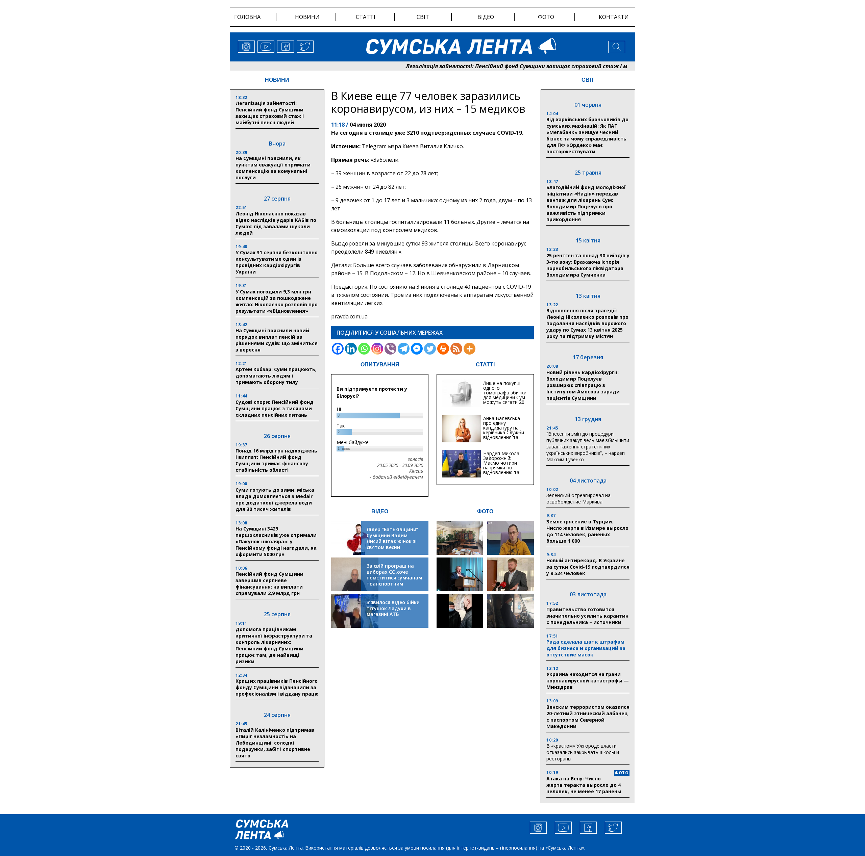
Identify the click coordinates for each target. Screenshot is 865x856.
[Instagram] (377, 349)
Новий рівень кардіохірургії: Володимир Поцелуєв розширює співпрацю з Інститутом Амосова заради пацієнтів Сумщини (583, 385)
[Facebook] (338, 349)
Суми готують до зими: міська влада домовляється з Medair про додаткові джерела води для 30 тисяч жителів (275, 499)
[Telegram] (404, 349)
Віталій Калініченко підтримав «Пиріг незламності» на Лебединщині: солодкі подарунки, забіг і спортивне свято (275, 743)
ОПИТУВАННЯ (380, 364)
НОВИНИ (277, 80)
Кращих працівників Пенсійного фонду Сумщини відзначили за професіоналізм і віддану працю (277, 687)
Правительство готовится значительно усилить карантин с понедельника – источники (587, 615)
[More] (469, 349)
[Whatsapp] (364, 349)
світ (423, 17)
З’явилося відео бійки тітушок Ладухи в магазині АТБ (393, 608)
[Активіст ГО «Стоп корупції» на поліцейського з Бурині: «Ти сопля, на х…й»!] (460, 611)
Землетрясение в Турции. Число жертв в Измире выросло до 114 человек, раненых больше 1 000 (587, 531)
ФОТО (485, 511)
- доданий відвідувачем (396, 477)
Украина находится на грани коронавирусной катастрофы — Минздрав (587, 680)
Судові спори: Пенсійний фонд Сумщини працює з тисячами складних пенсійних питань (275, 408)
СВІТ (588, 80)
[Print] (443, 349)
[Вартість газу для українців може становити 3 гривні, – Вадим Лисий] (510, 574)
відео (485, 17)
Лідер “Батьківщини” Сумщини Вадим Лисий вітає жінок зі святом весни (392, 538)
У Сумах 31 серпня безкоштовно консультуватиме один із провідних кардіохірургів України (277, 262)
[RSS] (456, 349)
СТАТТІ (485, 364)
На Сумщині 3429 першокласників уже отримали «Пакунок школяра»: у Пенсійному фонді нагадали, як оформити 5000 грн (276, 541)
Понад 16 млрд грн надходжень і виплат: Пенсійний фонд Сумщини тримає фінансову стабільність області (276, 460)
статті (365, 17)
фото (546, 17)
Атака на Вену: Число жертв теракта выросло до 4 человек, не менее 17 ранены (583, 785)
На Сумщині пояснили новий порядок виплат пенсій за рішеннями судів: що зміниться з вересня (277, 340)
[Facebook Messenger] (417, 349)
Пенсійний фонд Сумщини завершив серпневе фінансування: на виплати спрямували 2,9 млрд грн (269, 583)
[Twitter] (430, 349)
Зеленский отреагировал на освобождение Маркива (578, 498)
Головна (247, 17)
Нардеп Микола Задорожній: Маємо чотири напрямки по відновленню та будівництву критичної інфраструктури (501, 470)
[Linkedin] (351, 349)
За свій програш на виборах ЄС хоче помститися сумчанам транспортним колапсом (394, 578)
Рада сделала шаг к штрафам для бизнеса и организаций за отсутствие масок (585, 648)
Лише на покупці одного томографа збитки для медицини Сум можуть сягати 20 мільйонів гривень (504, 395)
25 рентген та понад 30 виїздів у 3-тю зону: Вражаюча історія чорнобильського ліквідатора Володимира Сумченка (587, 265)
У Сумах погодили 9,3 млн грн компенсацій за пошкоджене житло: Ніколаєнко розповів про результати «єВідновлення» (277, 301)
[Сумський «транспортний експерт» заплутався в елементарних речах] (510, 538)
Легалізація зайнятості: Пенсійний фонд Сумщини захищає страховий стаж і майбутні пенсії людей (511, 66)
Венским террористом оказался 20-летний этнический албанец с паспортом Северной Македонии (587, 716)
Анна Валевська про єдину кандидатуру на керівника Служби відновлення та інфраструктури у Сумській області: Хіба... (503, 435)
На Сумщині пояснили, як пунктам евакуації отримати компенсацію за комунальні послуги (273, 168)
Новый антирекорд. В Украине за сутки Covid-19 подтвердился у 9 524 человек (587, 566)
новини (307, 17)
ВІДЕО (379, 511)
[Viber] (390, 349)
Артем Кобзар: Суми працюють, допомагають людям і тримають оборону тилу (276, 375)
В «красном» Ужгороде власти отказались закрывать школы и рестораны (582, 752)
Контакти (614, 17)
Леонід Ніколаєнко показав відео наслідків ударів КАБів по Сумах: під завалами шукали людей (276, 223)
